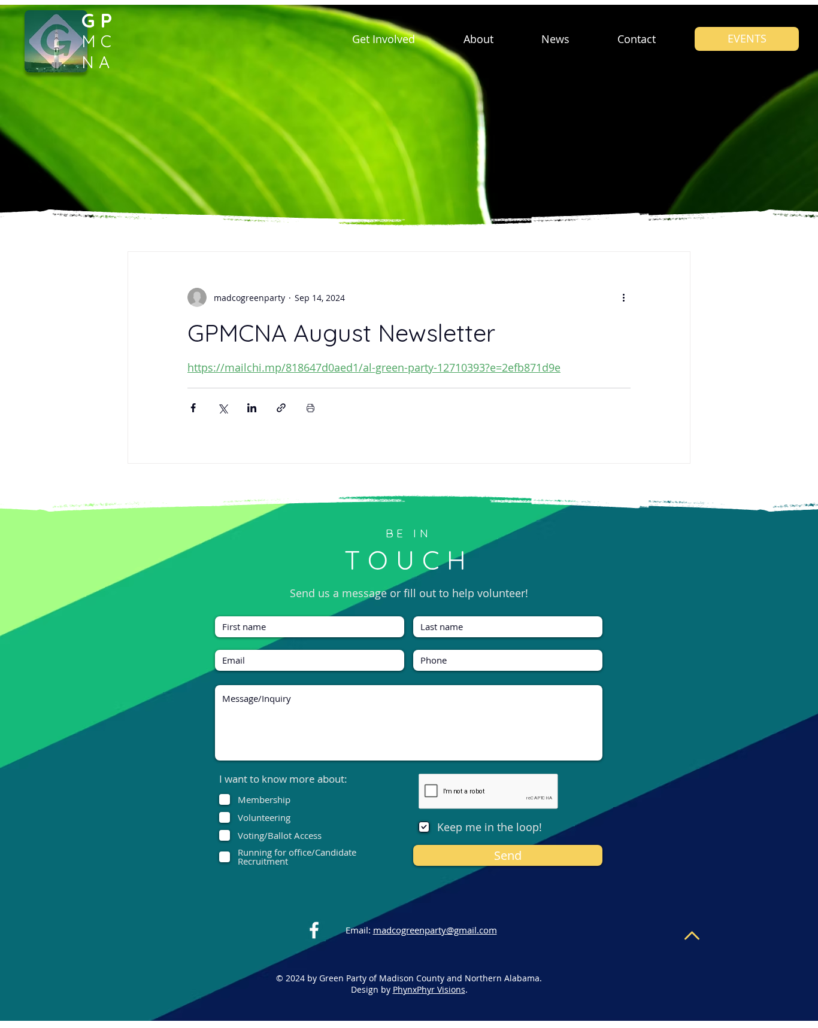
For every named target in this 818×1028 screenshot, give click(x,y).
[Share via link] (281, 407)
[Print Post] (310, 407)
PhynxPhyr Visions (429, 989)
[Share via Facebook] (193, 407)
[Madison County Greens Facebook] (314, 930)
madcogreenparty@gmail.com (435, 930)
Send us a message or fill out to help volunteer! (409, 593)
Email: (358, 930)
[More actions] (623, 297)
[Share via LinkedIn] (251, 407)
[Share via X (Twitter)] (222, 407)
